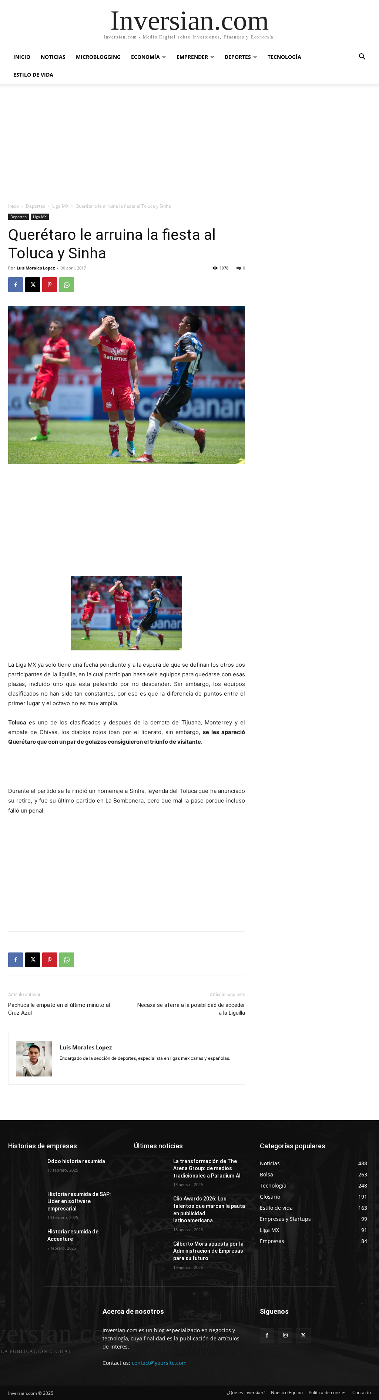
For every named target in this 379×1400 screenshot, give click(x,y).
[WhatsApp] (66, 284)
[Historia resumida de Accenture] (24, 1240)
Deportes (238, 56)
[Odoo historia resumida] (24, 1169)
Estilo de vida (33, 74)
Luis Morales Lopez (36, 268)
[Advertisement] (189, 147)
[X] (32, 284)
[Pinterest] (49, 284)
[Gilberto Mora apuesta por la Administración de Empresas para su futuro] (150, 1252)
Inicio (21, 56)
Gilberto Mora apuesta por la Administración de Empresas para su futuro (208, 1251)
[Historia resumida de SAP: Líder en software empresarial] (24, 1202)
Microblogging (98, 56)
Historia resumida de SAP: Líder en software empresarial (79, 1201)
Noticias (53, 56)
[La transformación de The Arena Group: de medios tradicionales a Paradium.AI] (150, 1169)
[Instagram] (285, 1335)
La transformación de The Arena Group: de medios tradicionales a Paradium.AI (207, 1168)
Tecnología (284, 56)
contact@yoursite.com (159, 1362)
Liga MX (60, 206)
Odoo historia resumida (76, 1161)
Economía (145, 56)
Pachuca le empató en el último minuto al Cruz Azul (59, 1009)
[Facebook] (15, 284)
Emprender (192, 56)
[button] (362, 57)
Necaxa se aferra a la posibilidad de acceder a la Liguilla (191, 1009)
